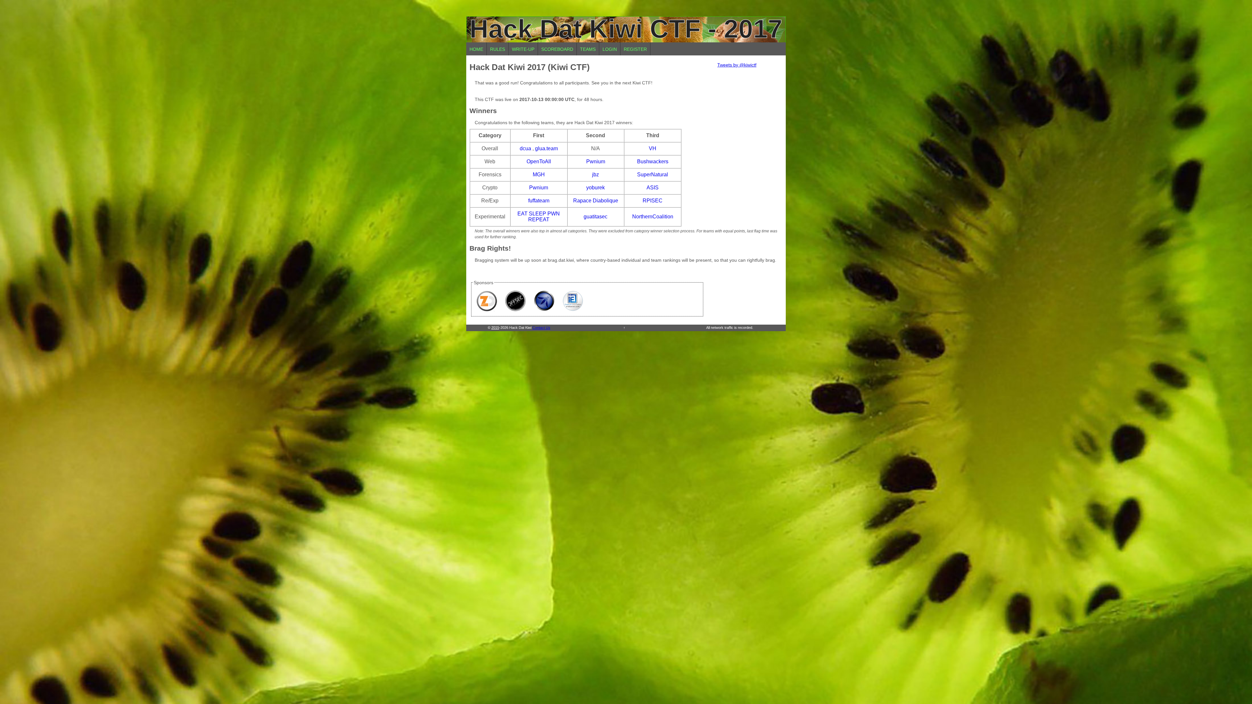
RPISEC (653, 200)
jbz (595, 174)
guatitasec (595, 216)
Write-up (523, 49)
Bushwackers (652, 161)
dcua (525, 148)
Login (610, 49)
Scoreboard (557, 49)
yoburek (595, 187)
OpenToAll (539, 161)
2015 (495, 328)
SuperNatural (652, 174)
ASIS (653, 187)
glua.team (546, 148)
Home (476, 49)
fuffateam (538, 200)
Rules (497, 49)
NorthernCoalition (652, 216)
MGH (539, 174)
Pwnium (595, 161)
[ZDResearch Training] (487, 301)
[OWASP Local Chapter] (544, 301)
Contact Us (541, 328)
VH (652, 148)
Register (635, 49)
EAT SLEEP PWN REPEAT (538, 216)
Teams (588, 49)
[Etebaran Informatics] (573, 301)
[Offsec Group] (515, 301)
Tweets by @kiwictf (736, 64)
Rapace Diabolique (595, 200)
